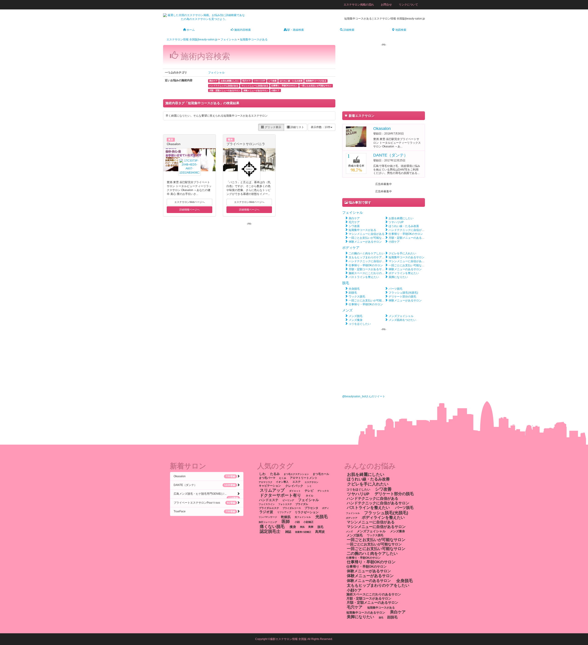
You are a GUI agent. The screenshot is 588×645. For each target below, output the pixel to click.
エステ (296, 481)
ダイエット (295, 491)
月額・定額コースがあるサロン (368, 269)
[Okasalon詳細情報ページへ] (356, 136)
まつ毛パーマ (267, 478)
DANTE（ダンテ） (390, 155)
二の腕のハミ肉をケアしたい (366, 253)
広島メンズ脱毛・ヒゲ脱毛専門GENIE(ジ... (206, 495)
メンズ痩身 (355, 320)
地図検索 (400, 29)
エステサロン (311, 482)
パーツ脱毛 (395, 288)
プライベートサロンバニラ (245, 144)
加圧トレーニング (268, 522)
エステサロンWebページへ (189, 202)
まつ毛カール (321, 474)
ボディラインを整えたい (404, 273)
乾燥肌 (286, 517)
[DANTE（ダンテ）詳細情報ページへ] (356, 163)
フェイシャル (228, 39)
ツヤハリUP (396, 222)
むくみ (282, 478)
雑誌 (288, 531)
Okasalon (174, 144)
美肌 (302, 527)
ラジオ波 (266, 512)
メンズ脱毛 (355, 316)
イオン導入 (282, 481)
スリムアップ (272, 490)
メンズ (347, 310)
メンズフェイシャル (401, 316)
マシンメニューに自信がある (366, 234)
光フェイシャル (303, 517)
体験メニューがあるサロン (365, 241)
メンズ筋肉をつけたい (402, 320)
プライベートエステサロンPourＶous (204, 502)
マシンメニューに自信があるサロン (411, 261)
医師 (286, 521)
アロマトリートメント (303, 478)
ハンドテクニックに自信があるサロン (372, 261)
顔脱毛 (353, 292)
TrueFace (204, 511)
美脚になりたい (398, 277)
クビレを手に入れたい (402, 253)
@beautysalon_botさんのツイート (363, 396)
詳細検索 (348, 29)
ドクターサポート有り (280, 495)
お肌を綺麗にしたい (401, 218)
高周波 (320, 531)
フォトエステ (285, 504)
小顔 (297, 522)
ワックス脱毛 (357, 296)
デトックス (323, 491)
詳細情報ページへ (189, 209)
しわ (262, 474)
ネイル (309, 495)
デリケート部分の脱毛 (402, 296)
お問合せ (386, 4)
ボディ (325, 508)
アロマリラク (265, 482)
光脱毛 (321, 516)
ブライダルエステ (269, 508)
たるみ (275, 474)
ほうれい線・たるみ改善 (404, 226)
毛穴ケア (354, 222)
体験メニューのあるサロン (405, 269)
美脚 (310, 526)
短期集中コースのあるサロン (406, 257)
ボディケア (350, 248)
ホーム (190, 29)
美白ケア (354, 218)
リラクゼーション (307, 512)
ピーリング (288, 500)
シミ (309, 486)
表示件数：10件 (321, 127)
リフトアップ (284, 512)
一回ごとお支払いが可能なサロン (369, 237)
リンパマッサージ (268, 517)
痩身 (293, 526)
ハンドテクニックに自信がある (408, 230)
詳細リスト (297, 127)
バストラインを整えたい (364, 277)
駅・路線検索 (295, 29)
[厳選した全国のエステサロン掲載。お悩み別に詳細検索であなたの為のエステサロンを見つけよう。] (204, 17)
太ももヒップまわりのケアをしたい (371, 257)
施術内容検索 (242, 29)
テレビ (309, 490)
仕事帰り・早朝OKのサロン (406, 234)
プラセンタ (311, 508)
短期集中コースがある (254, 39)
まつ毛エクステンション (296, 474)
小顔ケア (394, 241)
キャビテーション (270, 486)
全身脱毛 (354, 288)
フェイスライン (267, 504)
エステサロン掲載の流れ (359, 4)
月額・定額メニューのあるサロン (409, 237)
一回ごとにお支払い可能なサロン (409, 265)
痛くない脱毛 (272, 526)
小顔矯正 (308, 522)
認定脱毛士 (270, 531)
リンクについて (408, 4)
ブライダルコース (292, 508)
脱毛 (345, 283)
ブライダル (301, 504)
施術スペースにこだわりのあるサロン (372, 273)
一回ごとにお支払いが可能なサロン (371, 300)
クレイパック (294, 486)
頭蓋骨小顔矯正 (303, 532)
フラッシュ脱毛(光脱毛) (403, 292)
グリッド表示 (272, 127)
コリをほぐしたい (360, 323)
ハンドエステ (268, 500)
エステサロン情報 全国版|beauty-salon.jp (192, 39)
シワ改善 (354, 226)
